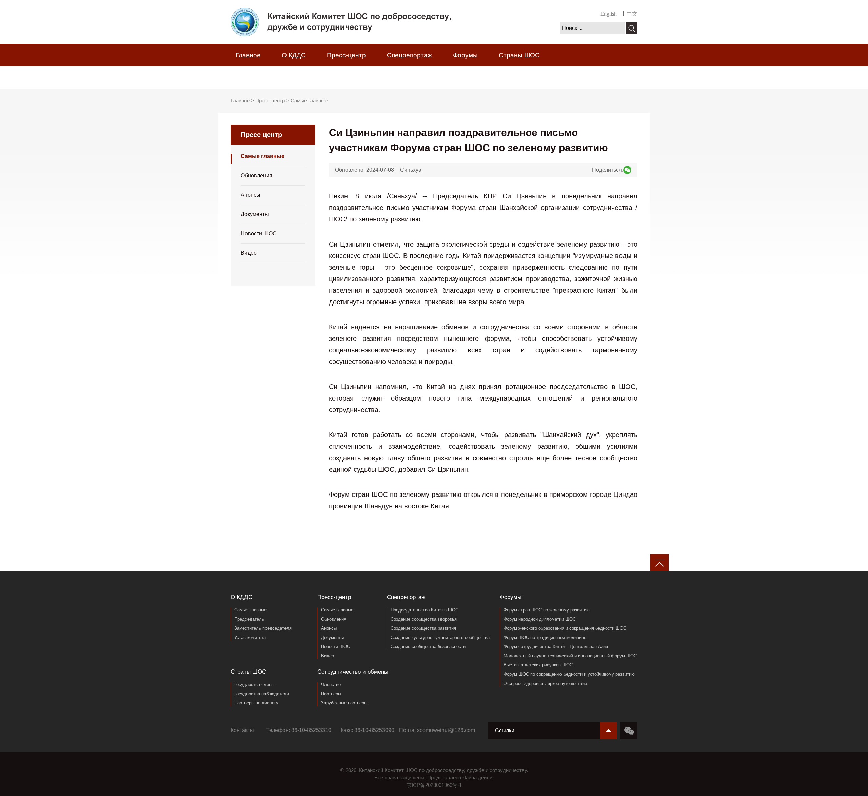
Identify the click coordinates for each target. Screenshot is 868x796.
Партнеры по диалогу (256, 702)
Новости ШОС (259, 233)
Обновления (256, 175)
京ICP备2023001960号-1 (434, 785)
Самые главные (309, 100)
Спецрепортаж (409, 55)
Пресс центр (270, 100)
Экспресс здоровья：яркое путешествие (545, 683)
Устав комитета (250, 637)
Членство (331, 684)
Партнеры (331, 693)
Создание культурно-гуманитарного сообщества (440, 637)
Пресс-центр (346, 55)
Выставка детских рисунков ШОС (538, 664)
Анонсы (250, 195)
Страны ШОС (519, 55)
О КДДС (294, 55)
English (608, 14)
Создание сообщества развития (423, 628)
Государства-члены (254, 684)
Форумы (465, 55)
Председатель (249, 619)
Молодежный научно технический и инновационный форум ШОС (570, 655)
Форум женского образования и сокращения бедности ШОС (565, 628)
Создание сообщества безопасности (428, 646)
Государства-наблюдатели (261, 693)
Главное (248, 55)
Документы (255, 214)
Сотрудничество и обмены (276, 77)
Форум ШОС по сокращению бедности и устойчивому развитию (569, 674)
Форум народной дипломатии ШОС (540, 619)
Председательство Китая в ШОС (424, 610)
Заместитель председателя (263, 628)
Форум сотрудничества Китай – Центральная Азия (556, 646)
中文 (632, 14)
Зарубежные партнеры (344, 702)
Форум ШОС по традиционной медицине (545, 637)
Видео (249, 253)
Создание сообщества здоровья (424, 619)
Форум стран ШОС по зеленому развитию (547, 610)
